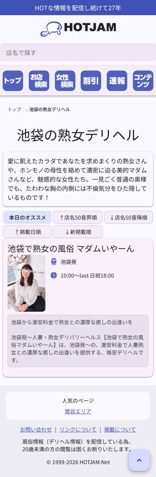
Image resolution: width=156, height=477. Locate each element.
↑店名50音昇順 (78, 217)
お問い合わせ (36, 429)
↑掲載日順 (27, 231)
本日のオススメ (27, 217)
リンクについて (78, 429)
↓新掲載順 (78, 231)
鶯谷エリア (78, 411)
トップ (14, 109)
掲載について (120, 429)
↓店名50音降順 (128, 217)
